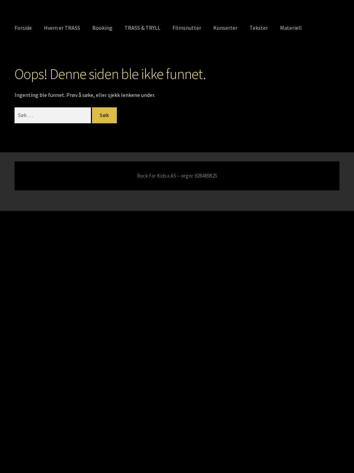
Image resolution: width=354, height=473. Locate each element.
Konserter (225, 27)
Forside (23, 27)
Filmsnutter (187, 27)
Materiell (291, 27)
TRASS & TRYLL (142, 27)
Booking (102, 27)
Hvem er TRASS (62, 27)
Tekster (259, 27)
